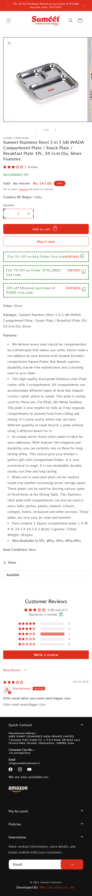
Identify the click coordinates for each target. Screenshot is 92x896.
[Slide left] (36, 130)
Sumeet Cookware (51, 882)
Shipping (23, 189)
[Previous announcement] (8, 5)
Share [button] (12, 562)
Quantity (9, 205)
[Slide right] (55, 130)
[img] (13, 682)
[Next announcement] (84, 5)
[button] (8, 20)
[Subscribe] (72, 864)
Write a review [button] (46, 655)
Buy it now (46, 241)
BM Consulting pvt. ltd (57, 887)
